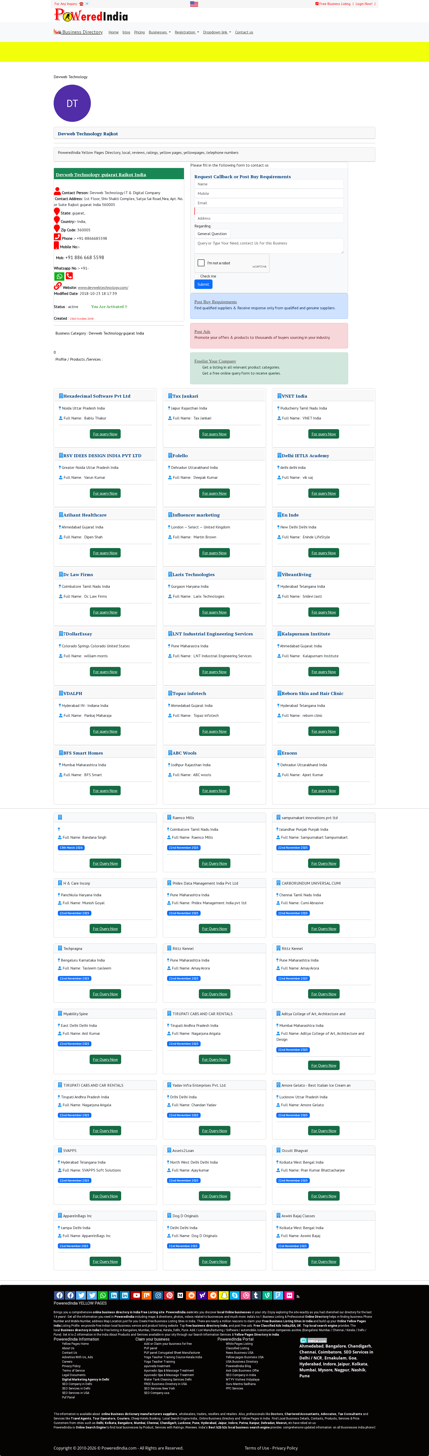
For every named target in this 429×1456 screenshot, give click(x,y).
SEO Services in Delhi (76, 1388)
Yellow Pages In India (255, 1418)
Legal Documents (74, 1375)
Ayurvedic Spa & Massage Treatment (169, 1370)
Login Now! (364, 3)
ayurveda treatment (157, 1366)
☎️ (81, 3)
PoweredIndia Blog (238, 1366)
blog (126, 32)
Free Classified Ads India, (277, 1325)
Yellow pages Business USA (245, 1357)
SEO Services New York (159, 1388)
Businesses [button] (158, 32)
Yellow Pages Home (75, 1344)
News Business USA (239, 1352)
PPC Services (234, 1388)
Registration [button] (185, 32)
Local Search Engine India (180, 1418)
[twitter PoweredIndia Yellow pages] (81, 1295)
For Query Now (105, 863)
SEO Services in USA (75, 1393)
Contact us (244, 32)
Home (113, 32)
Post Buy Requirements (215, 301)
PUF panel (150, 1348)
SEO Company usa (156, 1393)
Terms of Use (257, 1448)
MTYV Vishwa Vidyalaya (242, 1379)
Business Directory (82, 32)
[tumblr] (256, 1295)
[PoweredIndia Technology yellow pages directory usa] (289, 1295)
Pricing (139, 32)
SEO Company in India (241, 1375)
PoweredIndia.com (119, 1448)
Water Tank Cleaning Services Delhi (168, 1379)
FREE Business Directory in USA (165, 1384)
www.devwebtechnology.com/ (103, 287)
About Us (68, 1348)
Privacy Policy (71, 1366)
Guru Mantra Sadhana (241, 1384)
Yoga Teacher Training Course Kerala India (173, 1357)
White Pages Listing (239, 1344)
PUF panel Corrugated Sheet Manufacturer (172, 1352)
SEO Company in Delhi (77, 1384)
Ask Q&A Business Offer (242, 1370)
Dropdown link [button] (215, 32)
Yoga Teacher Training (159, 1361)
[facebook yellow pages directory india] (70, 1295)
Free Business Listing (335, 3)
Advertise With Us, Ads (77, 1357)
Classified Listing (237, 1348)
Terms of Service (73, 1370)
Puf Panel (68, 1397)
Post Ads (202, 331)
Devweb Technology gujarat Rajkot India (101, 174)
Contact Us (69, 1352)
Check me (208, 276)
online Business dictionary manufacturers (139, 1414)
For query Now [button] (105, 433)
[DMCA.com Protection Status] (313, 1340)
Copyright (63, 1448)
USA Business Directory (242, 1361)
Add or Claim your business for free (168, 1344)
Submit (203, 284)
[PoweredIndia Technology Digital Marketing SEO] (298, 1296)
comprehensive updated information (307, 1427)
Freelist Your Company (215, 361)
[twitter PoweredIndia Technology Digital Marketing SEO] (92, 1295)
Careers (67, 1361)
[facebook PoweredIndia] (59, 1295)
